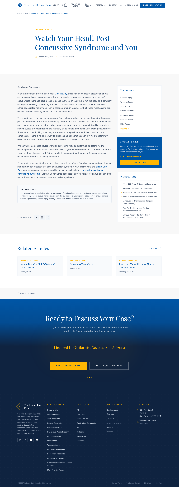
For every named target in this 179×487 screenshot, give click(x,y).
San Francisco (112, 410)
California (110, 418)
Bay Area (110, 414)
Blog (26, 13)
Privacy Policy (117, 483)
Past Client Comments (86, 423)
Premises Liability (127, 115)
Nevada (110, 427)
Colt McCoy (61, 93)
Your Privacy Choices (133, 483)
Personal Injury (126, 98)
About (56, 5)
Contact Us (139, 163)
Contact (113, 5)
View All (123, 129)
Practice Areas (75, 5)
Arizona (110, 431)
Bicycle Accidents (127, 111)
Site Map (158, 483)
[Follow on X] (25, 440)
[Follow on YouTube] (37, 440)
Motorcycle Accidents (56, 449)
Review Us (81, 436)
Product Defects (126, 119)
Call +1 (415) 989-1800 (109, 366)
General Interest (44, 29)
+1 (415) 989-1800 (132, 156)
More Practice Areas (55, 470)
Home (19, 13)
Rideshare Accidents (55, 458)
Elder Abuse (125, 124)
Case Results (89, 5)
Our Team (64, 5)
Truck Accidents (54, 445)
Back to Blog (27, 293)
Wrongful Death (126, 102)
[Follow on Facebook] (19, 440)
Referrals (101, 5)
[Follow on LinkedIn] (31, 440)
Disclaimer (148, 483)
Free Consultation (152, 5)
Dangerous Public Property (58, 432)
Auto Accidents (126, 106)
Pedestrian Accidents (56, 454)
